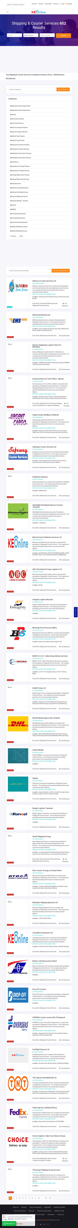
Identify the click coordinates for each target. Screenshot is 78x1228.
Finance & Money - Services (19, 201)
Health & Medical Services (19, 231)
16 (50, 1198)
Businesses (47, 1207)
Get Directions (65, 335)
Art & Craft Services (17, 123)
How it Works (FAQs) (20, 1210)
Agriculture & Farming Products (20, 106)
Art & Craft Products (17, 119)
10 (39, 1198)
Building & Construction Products (21, 153)
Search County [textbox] (28, 35)
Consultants (50, 1214)
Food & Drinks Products (18, 213)
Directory (24, 1207)
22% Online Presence (38, 283)
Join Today (19, 1224)
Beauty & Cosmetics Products (20, 145)
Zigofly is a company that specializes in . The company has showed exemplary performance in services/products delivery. (50, 785)
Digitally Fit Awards (59, 1207)
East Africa (14, 162)
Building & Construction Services (21, 157)
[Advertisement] (39, 59)
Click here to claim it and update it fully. (44, 294)
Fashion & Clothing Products (19, 188)
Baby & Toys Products (18, 136)
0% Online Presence (37, 317)
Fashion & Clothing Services (19, 192)
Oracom (45, 1220)
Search (63, 35)
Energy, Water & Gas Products (20, 175)
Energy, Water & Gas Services (20, 179)
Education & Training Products (20, 166)
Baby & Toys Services (17, 140)
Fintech (13, 205)
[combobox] (14, 35)
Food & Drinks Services (18, 218)
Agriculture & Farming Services (20, 110)
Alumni (13, 114)
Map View (31, 1210)
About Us (16, 1207)
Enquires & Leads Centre (44, 1210)
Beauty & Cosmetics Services (20, 149)
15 (46, 1198)
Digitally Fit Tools (59, 1210)
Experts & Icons (16, 183)
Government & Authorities (19, 222)
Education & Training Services (20, 170)
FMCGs (13, 209)
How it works (75, 612)
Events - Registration (35, 1207)
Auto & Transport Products (19, 127)
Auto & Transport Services (19, 132)
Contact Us (60, 1214)
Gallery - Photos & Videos (37, 1214)
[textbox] (14, 35)
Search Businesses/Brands (60, 270)
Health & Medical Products (19, 226)
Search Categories (63, 89)
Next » (21, 236)
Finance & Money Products (19, 196)
